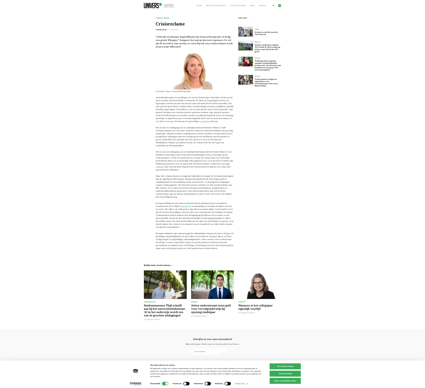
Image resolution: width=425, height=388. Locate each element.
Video (252, 5)
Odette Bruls (161, 30)
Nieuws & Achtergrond (216, 5)
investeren (186, 206)
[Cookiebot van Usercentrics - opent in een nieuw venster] (135, 383)
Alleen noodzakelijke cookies (285, 381)
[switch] (186, 383)
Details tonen (240, 384)
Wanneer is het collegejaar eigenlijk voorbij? (255, 307)
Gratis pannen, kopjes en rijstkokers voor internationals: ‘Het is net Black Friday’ (266, 82)
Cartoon (262, 5)
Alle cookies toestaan (285, 366)
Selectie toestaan (285, 374)
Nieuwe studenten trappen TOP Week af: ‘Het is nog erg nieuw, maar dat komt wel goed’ (267, 48)
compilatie (205, 121)
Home (199, 5)
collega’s (160, 166)
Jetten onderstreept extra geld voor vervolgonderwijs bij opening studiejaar (211, 309)
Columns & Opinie (238, 5)
